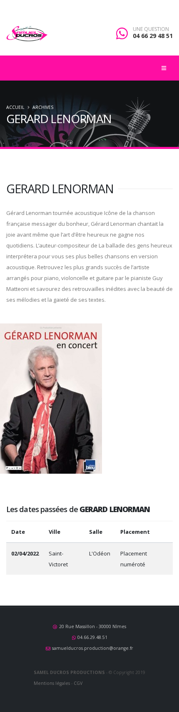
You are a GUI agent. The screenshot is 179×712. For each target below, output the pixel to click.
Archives (42, 107)
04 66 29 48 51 (153, 36)
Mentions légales (52, 683)
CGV (78, 683)
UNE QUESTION (151, 29)
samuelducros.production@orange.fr (92, 648)
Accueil (15, 107)
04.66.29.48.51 (92, 637)
